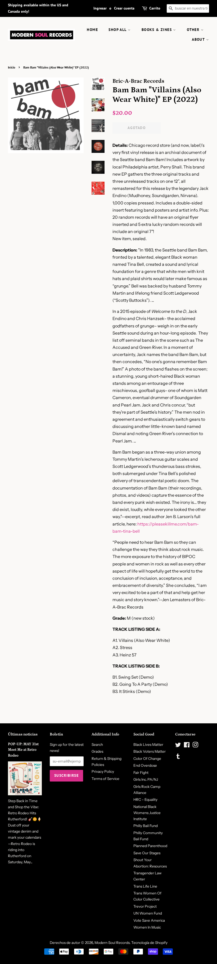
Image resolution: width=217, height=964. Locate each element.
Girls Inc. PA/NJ (145, 779)
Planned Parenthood (150, 846)
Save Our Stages (146, 853)
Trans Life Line (145, 886)
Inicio (11, 67)
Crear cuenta (124, 8)
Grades (97, 751)
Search (97, 744)
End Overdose (145, 765)
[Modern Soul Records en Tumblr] (178, 757)
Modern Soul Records (112, 942)
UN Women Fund (147, 913)
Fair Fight (140, 772)
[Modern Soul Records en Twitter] (178, 746)
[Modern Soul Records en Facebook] (187, 746)
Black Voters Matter (149, 751)
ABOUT (199, 39)
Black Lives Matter (148, 744)
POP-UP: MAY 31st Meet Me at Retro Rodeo (23, 750)
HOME (92, 29)
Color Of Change (147, 758)
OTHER (194, 29)
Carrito (154, 8)
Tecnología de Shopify (149, 942)
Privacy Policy (103, 771)
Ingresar (100, 8)
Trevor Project (145, 906)
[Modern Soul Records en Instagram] (195, 746)
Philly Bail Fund (145, 826)
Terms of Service (105, 778)
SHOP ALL (118, 29)
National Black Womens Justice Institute (147, 813)
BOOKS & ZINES (157, 29)
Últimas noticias (23, 734)
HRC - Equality (145, 799)
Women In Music (147, 927)
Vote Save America (149, 920)
